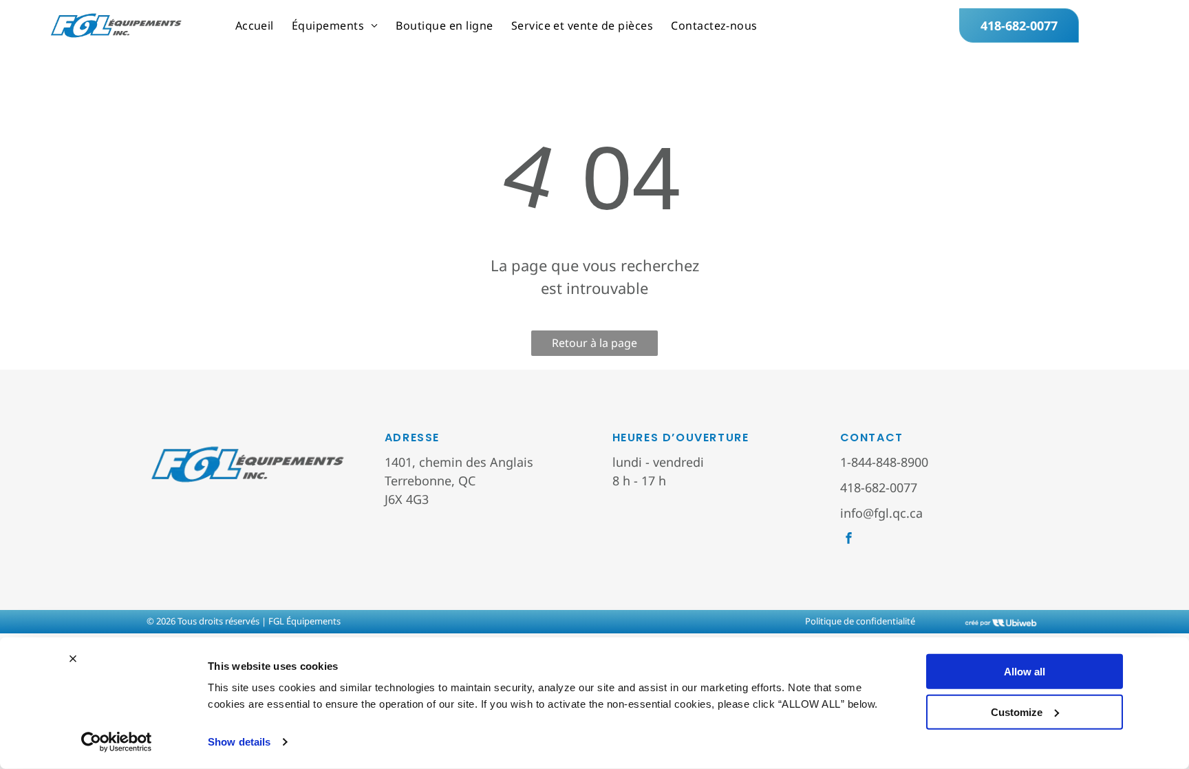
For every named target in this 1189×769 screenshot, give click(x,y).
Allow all (1024, 671)
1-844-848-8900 (884, 462)
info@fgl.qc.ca (881, 513)
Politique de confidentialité (860, 621)
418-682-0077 (878, 487)
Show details (239, 742)
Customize (1016, 711)
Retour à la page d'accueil (594, 345)
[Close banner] (72, 659)
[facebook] (848, 539)
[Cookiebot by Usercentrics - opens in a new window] (116, 742)
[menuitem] (254, 25)
